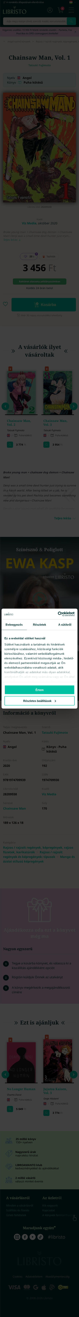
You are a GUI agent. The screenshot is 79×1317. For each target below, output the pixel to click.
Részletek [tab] (39, 624)
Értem (39, 690)
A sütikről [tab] (64, 624)
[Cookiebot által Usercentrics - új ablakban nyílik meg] (58, 613)
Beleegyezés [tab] (14, 624)
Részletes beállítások (37, 700)
